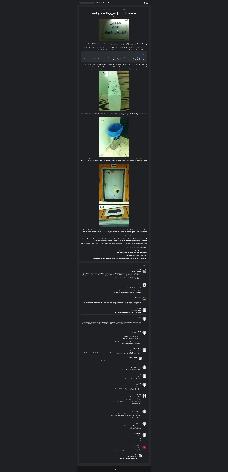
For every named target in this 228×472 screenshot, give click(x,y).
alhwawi (139, 394)
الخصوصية (107, 2)
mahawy (139, 410)
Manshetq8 (138, 297)
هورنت (135, 454)
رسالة (119, 9)
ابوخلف (139, 365)
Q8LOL (139, 269)
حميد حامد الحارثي (137, 433)
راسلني (111, 2)
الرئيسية (122, 9)
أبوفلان (139, 283)
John (140, 317)
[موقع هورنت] (146, 2)
